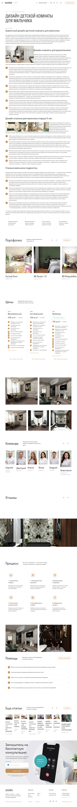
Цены (29, 795)
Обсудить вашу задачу (17, 359)
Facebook (30, 801)
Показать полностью (12, 350)
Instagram (37, 801)
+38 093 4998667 (66, 795)
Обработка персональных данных (14, 801)
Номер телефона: (8, 761)
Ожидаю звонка (17, 771)
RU (60, 3)
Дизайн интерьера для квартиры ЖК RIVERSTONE (9, 726)
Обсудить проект (70, 3)
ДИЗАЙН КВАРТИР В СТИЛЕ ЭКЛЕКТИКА (49, 724)
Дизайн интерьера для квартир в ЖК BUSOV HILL (32, 726)
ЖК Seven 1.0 (40, 276)
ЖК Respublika (69, 276)
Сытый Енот (12, 276)
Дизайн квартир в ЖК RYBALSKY (17, 724)
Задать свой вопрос (65, 658)
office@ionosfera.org (66, 801)
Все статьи (67, 708)
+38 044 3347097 (66, 793)
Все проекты (67, 240)
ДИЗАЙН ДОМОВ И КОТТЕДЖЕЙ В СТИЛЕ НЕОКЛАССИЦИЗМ (66, 727)
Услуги (38, 793)
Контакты (30, 797)
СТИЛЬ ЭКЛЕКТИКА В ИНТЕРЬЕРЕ (57, 724)
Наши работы (31, 793)
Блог (38, 795)
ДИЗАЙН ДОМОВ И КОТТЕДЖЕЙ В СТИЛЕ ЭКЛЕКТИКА (40, 725)
